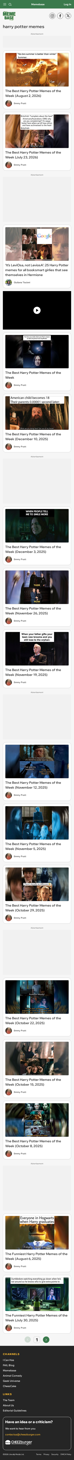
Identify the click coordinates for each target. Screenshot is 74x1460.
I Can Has (8, 1360)
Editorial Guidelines (14, 1410)
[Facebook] (60, 16)
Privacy (46, 1454)
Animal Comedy (12, 1375)
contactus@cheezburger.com (22, 1434)
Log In (67, 4)
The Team (9, 1400)
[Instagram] (52, 16)
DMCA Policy (66, 1454)
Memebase (38, 4)
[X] (68, 16)
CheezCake (9, 1386)
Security (54, 1454)
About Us (8, 1405)
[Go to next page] (46, 1339)
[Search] (10, 4)
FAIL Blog (8, 1365)
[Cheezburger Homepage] (37, 1443)
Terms (38, 1454)
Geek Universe (11, 1381)
